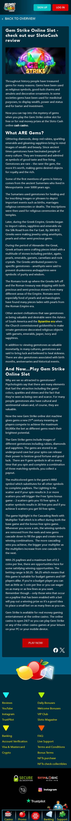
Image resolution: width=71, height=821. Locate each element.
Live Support (46, 741)
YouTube (7, 708)
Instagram (8, 714)
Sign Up (42, 7)
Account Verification (14, 741)
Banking (7, 736)
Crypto (6, 753)
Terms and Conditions (51, 747)
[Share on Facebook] (55, 650)
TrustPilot (8, 720)
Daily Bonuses (46, 703)
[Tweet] (62, 650)
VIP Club (43, 714)
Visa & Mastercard (13, 747)
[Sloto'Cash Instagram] (48, 789)
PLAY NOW (35, 643)
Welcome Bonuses (49, 708)
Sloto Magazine (47, 720)
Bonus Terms (45, 753)
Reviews (7, 703)
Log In (60, 7)
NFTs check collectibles (52, 764)
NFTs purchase (47, 758)
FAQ (40, 736)
